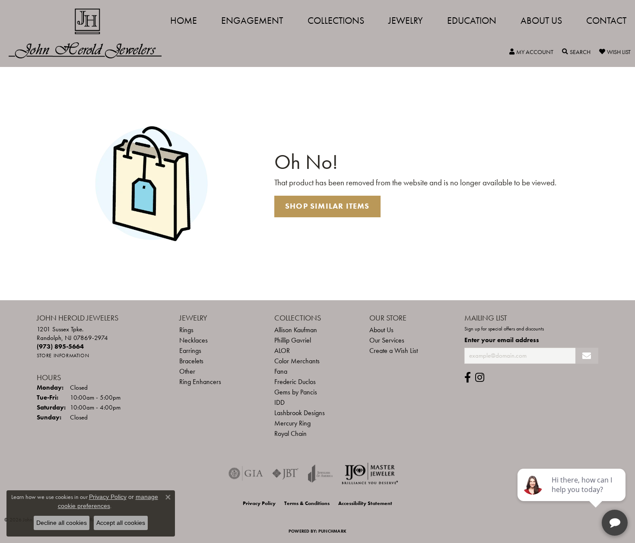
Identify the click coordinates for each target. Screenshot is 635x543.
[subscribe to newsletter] (586, 356)
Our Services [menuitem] (386, 340)
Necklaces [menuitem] (193, 340)
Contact (606, 20)
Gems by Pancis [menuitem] (295, 392)
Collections (336, 20)
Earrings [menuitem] (190, 350)
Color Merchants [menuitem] (297, 360)
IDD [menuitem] (279, 402)
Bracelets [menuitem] (191, 360)
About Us (541, 20)
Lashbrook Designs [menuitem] (299, 412)
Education (471, 20)
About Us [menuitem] (381, 329)
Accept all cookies (120, 522)
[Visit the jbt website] (285, 473)
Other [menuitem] (187, 371)
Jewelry (405, 20)
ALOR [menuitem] (282, 350)
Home (183, 20)
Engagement (252, 20)
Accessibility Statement (365, 503)
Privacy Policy (259, 503)
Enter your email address (501, 340)
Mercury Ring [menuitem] (292, 423)
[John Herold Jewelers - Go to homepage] (89, 33)
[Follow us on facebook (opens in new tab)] (467, 377)
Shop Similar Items (327, 206)
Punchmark (332, 531)
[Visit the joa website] (320, 473)
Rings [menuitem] (186, 329)
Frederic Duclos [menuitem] (295, 381)
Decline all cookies (61, 522)
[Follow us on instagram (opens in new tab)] (479, 377)
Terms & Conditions (307, 503)
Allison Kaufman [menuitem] (295, 329)
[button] (531, 51)
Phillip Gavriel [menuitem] (292, 340)
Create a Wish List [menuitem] (393, 350)
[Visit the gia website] (246, 473)
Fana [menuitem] (280, 371)
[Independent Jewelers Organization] (370, 473)
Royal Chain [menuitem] (290, 433)
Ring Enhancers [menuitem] (200, 381)
